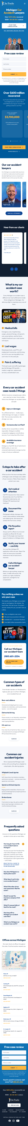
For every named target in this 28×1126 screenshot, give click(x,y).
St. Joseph (22, 1111)
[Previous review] (12, 269)
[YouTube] (17, 1121)
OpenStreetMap (17, 968)
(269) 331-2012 (6, 1035)
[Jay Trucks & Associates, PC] (14, 1100)
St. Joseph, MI (6, 1029)
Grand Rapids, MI (7, 995)
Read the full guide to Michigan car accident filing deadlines (11, 865)
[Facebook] (10, 1121)
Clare (4, 1110)
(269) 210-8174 (6, 1013)
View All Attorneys (14, 213)
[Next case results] (20, 141)
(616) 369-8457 (6, 1001)
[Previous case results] (8, 141)
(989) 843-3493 (7, 978)
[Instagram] (13, 1121)
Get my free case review (11, 662)
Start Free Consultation (12, 25)
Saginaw (4, 1111)
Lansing (10, 1110)
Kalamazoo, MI (7, 1019)
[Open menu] (24, 3)
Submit (13, 74)
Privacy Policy (21, 78)
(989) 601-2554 (12, 656)
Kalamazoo (13, 1111)
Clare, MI (5, 973)
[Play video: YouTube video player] (14, 316)
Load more (14, 738)
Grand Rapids (20, 1110)
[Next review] (16, 269)
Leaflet (11, 968)
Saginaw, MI (6, 1007)
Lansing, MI (6, 983)
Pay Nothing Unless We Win (14, 30)
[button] (16, 954)
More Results (13, 151)
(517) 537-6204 (6, 989)
